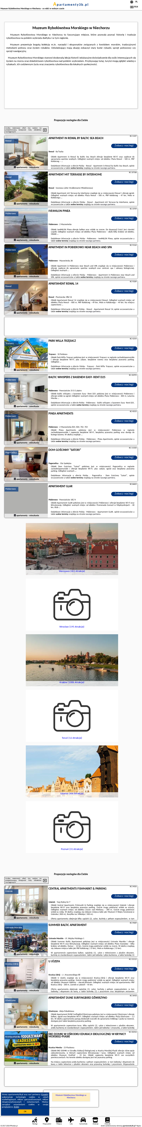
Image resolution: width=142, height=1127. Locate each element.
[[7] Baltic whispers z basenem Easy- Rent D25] (26, 391)
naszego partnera (107, 168)
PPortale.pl (13, 1126)
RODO (16, 1107)
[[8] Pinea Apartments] (26, 428)
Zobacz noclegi (124, 145)
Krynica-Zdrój (11, 964)
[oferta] (15, 167)
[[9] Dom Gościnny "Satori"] (26, 464)
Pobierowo (10, 213)
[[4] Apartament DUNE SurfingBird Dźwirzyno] (26, 1012)
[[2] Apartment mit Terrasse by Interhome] (26, 189)
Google (45, 1095)
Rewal (8, 141)
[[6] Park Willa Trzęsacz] (26, 355)
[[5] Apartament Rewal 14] (26, 298)
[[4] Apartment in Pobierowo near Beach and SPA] (26, 261)
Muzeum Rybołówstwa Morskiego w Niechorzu (71, 1096)
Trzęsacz (9, 343)
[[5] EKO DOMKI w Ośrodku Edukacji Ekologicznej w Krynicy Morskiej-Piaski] (26, 1048)
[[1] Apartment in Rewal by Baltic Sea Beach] (26, 152)
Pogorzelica (11, 452)
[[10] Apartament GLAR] (26, 500)
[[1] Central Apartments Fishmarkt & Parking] (26, 903)
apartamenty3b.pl (71, 5)
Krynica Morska (12, 1037)
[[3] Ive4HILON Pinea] (26, 225)
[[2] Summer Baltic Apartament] (26, 939)
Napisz (138, 1126)
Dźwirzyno (10, 1000)
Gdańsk (8, 891)
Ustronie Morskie (13, 927)
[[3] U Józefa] (26, 975)
